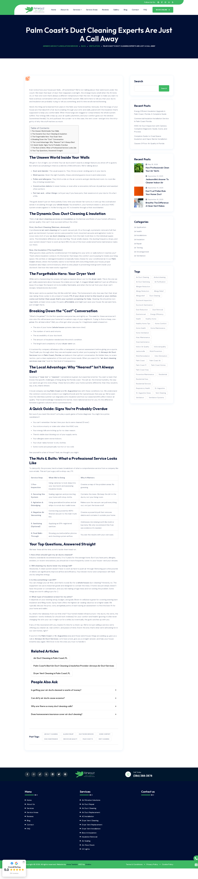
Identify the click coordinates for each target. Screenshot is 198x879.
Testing (139, 247)
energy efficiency (156, 314)
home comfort (104, 734)
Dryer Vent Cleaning (90, 820)
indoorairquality (160, 347)
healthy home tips (143, 323)
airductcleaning (159, 277)
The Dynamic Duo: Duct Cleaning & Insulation (49, 134)
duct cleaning (155, 296)
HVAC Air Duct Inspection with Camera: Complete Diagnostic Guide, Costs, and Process (150, 129)
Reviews (105, 9)
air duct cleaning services (48, 219)
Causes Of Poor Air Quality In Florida (149, 143)
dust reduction (142, 310)
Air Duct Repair (88, 804)
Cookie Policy (167, 864)
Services (76, 9)
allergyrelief (140, 296)
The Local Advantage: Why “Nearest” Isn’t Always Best (53, 142)
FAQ (145, 9)
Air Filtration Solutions (91, 800)
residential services (143, 384)
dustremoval (141, 314)
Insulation (140, 239)
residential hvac (142, 379)
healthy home (151, 319)
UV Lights (86, 849)
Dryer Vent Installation (91, 828)
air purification (160, 282)
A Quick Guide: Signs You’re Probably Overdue (50, 145)
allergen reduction (143, 286)
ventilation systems (156, 397)
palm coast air (155, 360)
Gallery (116, 9)
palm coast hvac (142, 370)
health (139, 231)
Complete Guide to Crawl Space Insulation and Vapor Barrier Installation (150, 137)
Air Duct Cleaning (89, 808)
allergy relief (68, 734)
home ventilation (142, 333)
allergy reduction (142, 291)
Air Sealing (86, 841)
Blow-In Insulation (89, 833)
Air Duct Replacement (91, 812)
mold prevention (156, 351)
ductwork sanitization (144, 305)
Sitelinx (88, 864)
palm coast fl (88, 739)
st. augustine (160, 388)
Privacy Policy (152, 864)
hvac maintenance (51, 739)
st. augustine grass (143, 393)
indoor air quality (70, 739)
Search (138, 81)
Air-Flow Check (88, 845)
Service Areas (92, 9)
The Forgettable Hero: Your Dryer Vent (47, 137)
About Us (65, 9)
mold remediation (143, 356)
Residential (163, 374)
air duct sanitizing (143, 282)
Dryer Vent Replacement (92, 824)
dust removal (158, 310)
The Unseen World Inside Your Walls (45, 131)
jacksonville (140, 351)
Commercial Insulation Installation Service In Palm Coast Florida (151, 120)
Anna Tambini (72, 864)
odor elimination (161, 356)
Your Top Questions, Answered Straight (47, 151)
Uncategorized (142, 252)
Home (53, 9)
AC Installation (88, 816)
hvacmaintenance (143, 342)
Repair (139, 243)
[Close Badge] (23, 861)
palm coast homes (158, 365)
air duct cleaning (51, 734)
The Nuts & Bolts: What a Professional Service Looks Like (54, 148)
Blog (125, 9)
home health (141, 328)
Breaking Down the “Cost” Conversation (47, 139)
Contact (135, 9)
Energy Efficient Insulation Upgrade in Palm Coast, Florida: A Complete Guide (150, 112)
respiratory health (143, 388)
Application (141, 227)
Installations (141, 235)
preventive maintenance (145, 374)
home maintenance (158, 328)
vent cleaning (104, 739)
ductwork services (86, 734)
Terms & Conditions (134, 864)
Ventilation (141, 256)
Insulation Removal (89, 837)
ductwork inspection (144, 300)
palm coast (140, 360)
